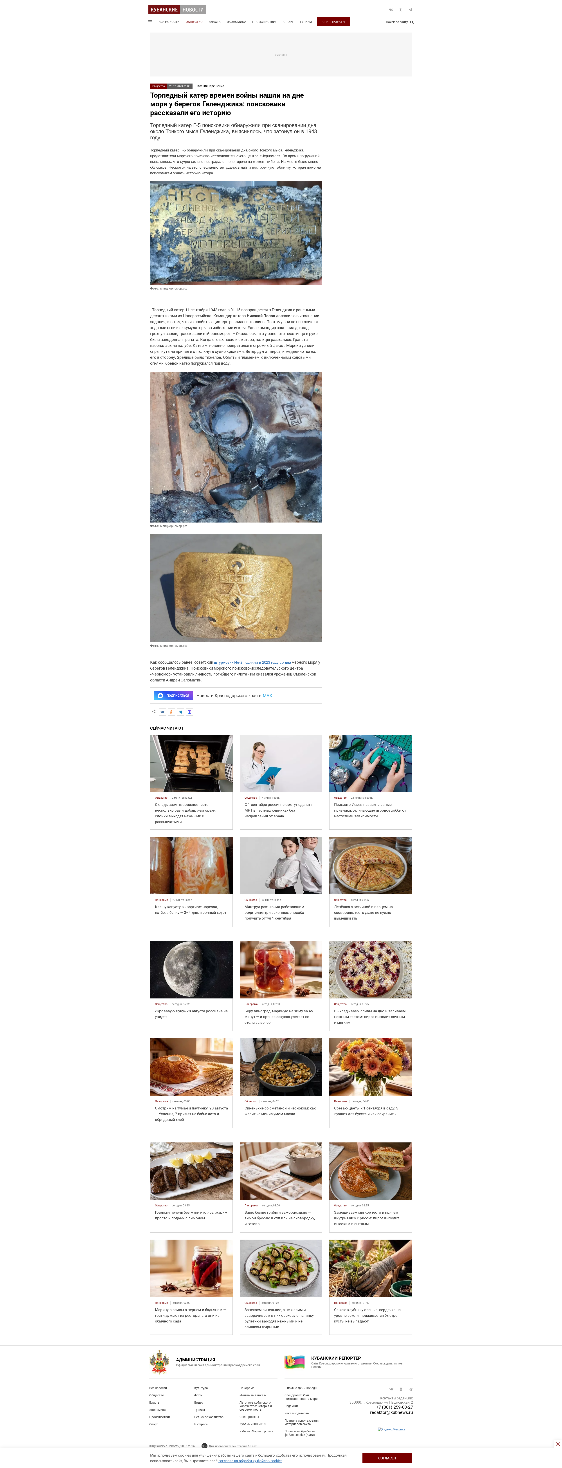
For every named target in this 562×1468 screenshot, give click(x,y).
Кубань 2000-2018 (253, 1424)
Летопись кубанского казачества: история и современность (256, 1406)
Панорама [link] (161, 900)
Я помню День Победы (301, 1388)
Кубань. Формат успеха (256, 1431)
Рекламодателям (297, 1413)
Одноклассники (400, 9)
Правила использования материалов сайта (302, 1422)
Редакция (292, 1406)
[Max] (189, 712)
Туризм (306, 22)
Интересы (201, 1424)
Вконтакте (390, 9)
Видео (198, 1402)
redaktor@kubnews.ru (391, 1412)
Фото (198, 1395)
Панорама (247, 1388)
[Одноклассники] (171, 712)
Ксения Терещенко (210, 86)
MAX (267, 695)
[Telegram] (180, 712)
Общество (194, 22)
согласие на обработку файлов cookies (250, 1461)
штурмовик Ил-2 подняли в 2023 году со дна (252, 662)
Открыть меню (150, 22)
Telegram (410, 9)
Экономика (236, 22)
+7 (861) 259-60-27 (394, 1407)
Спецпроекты (333, 22)
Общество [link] (161, 797)
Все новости (169, 22)
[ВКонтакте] (162, 712)
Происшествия (264, 22)
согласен (387, 1458)
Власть (215, 22)
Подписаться (178, 695)
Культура (201, 1388)
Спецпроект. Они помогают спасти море (301, 1397)
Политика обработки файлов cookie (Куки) (300, 1433)
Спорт (288, 22)
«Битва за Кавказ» (253, 1395)
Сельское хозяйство (208, 1417)
